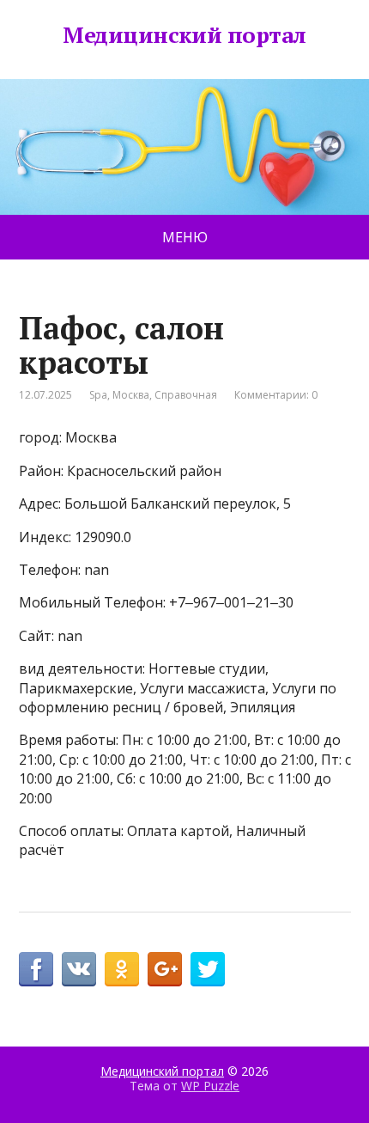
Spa (98, 395)
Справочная (185, 395)
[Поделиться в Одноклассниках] (122, 969)
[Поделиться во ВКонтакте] (79, 969)
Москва (130, 395)
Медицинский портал (184, 35)
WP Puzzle (210, 1085)
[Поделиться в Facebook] (36, 969)
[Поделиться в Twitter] (208, 969)
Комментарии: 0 (276, 395)
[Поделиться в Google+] (165, 969)
